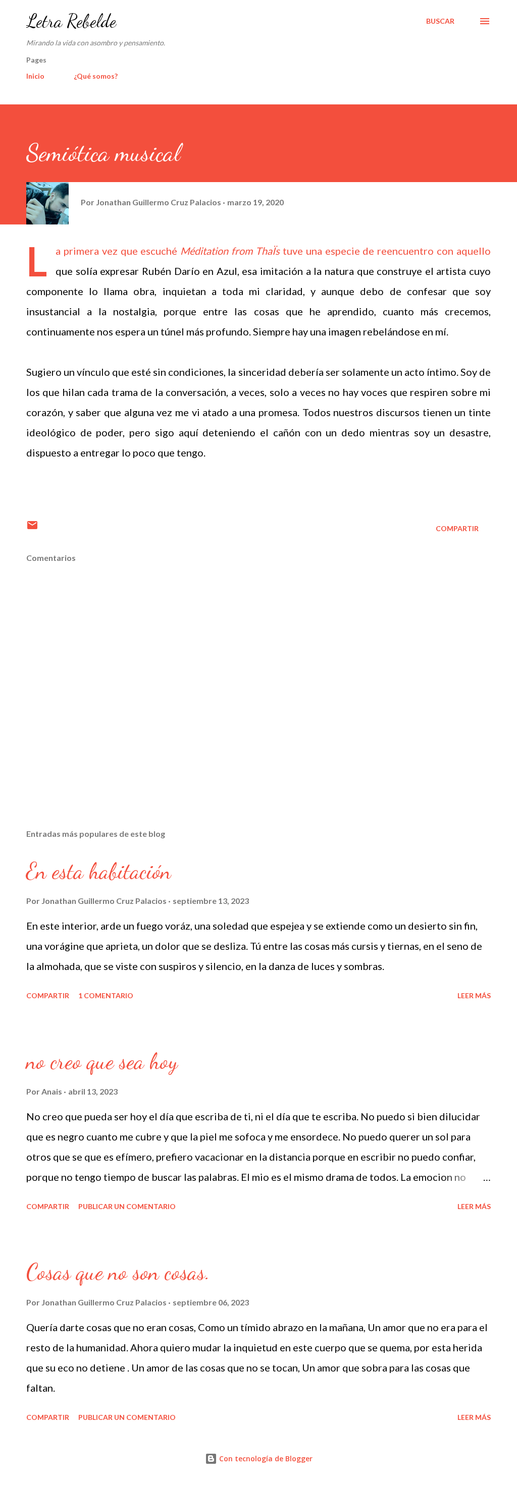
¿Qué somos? (96, 76)
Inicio (35, 76)
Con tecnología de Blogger (265, 1458)
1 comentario (105, 995)
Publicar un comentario (127, 1206)
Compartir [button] (457, 528)
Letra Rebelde (71, 21)
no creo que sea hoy (102, 1061)
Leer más (474, 995)
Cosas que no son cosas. (118, 1272)
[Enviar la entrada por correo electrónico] (32, 528)
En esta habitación (98, 871)
